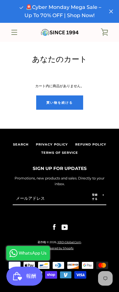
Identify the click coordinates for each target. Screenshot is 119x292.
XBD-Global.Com (69, 242)
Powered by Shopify (59, 248)
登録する (95, 196)
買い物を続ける (59, 102)
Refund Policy (90, 144)
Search (21, 144)
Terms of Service (59, 152)
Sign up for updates (60, 168)
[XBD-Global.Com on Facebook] (54, 227)
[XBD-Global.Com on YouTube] (65, 227)
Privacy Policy (52, 144)
